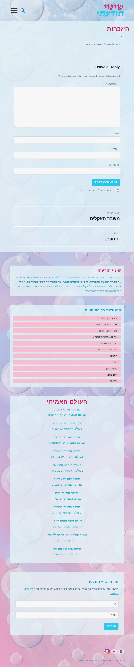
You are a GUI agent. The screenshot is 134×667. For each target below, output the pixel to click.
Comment (113, 84)
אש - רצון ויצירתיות (93, 44)
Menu (13, 10)
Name (115, 133)
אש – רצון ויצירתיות (107, 318)
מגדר (114, 362)
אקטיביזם (112, 374)
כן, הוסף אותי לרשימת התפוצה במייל (95, 190)
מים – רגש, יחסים (108, 330)
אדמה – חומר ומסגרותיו (105, 337)
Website (114, 165)
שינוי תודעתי (110, 10)
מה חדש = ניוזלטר (103, 582)
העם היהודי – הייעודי (106, 349)
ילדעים (113, 356)
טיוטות (113, 381)
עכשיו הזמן (111, 368)
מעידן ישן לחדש (109, 343)
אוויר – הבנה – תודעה (106, 324)
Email (115, 149)
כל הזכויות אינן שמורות (88, 660)
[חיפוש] (23, 10)
